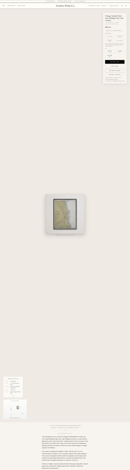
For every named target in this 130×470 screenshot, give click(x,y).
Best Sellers (21, 5)
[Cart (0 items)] (126, 5)
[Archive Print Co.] (65, 6)
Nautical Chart (13, 381)
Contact (103, 5)
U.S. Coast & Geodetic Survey (14, 383)
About (98, 5)
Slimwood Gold (109, 41)
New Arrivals (11, 5)
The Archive (91, 5)
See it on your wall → (14, 417)
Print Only (109, 36)
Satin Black (120, 40)
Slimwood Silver (119, 36)
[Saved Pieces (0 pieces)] (122, 5)
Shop (3, 5)
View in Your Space (116, 74)
